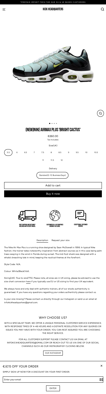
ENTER (53, 388)
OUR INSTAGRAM (53, 353)
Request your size (61, 240)
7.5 (42, 152)
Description (42, 240)
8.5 (60, 152)
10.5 (96, 152)
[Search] (102, 9)
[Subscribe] (101, 379)
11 (43, 160)
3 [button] (54, 123)
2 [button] (52, 123)
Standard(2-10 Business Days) (52, 175)
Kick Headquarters (53, 9)
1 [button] (50, 123)
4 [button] (56, 123)
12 (62, 160)
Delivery (53, 168)
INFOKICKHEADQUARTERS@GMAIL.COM (28, 342)
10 (86, 152)
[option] (53, 67)
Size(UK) (53, 145)
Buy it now (53, 193)
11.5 (52, 160)
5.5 (8, 152)
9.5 (77, 152)
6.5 (25, 152)
